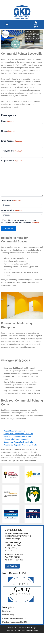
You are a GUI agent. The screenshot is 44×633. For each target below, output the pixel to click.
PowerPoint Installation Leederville (17, 436)
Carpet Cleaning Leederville (14, 431)
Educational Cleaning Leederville (16, 439)
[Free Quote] (35, 22)
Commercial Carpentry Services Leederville (20, 445)
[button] (7, 24)
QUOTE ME (8, 228)
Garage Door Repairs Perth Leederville (18, 434)
